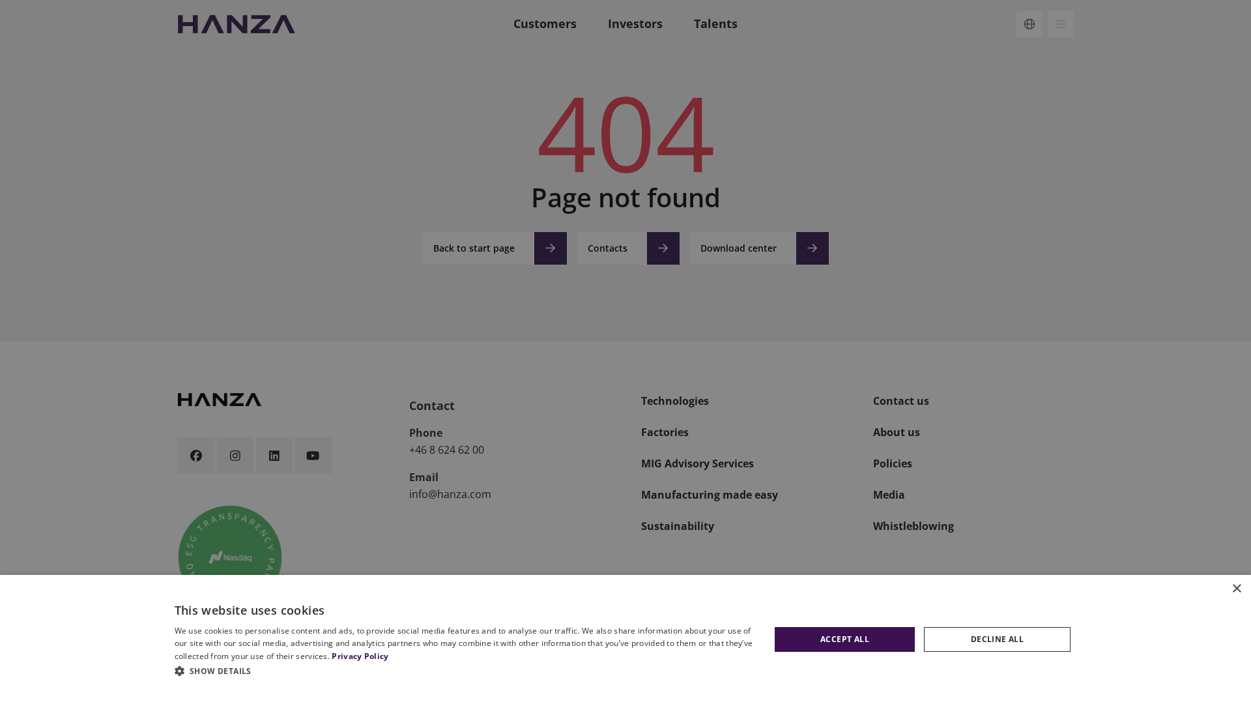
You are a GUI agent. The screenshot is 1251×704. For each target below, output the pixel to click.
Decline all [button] (997, 639)
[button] (466, 671)
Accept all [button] (844, 639)
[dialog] (625, 639)
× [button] (1236, 589)
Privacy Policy (360, 656)
